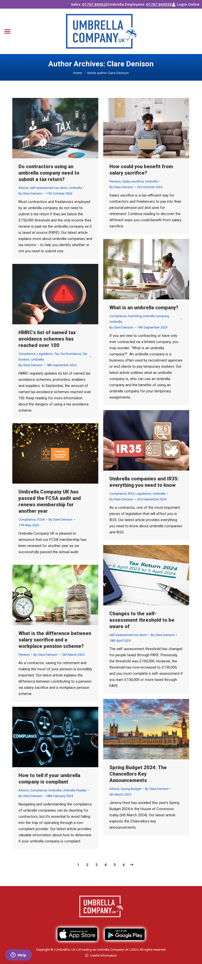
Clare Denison (130, 63)
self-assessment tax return (48, 188)
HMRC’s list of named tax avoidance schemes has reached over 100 (47, 338)
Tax (56, 354)
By (30, 193)
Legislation (45, 354)
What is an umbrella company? (143, 307)
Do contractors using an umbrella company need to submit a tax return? (48, 173)
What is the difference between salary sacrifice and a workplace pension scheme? (54, 639)
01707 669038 (159, 4)
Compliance (117, 316)
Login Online (188, 4)
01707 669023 (95, 4)
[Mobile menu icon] (7, 31)
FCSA (41, 519)
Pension (115, 181)
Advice (23, 188)
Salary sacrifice (133, 181)
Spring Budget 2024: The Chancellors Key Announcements (138, 773)
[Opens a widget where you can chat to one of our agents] (18, 955)
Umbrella (75, 188)
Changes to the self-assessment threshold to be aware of (141, 620)
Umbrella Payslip (74, 790)
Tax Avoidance (70, 354)
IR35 (131, 493)
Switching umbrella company (148, 316)
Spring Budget (131, 789)
